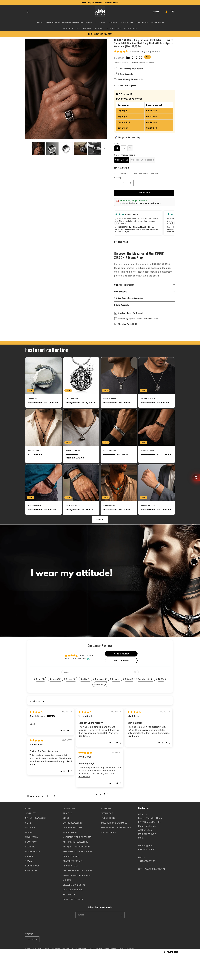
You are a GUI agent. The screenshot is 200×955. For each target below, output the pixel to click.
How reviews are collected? (41, 796)
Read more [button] (84, 736)
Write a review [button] (121, 653)
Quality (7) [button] (85, 679)
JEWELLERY (30, 813)
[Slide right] (104, 149)
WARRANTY (106, 808)
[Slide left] (28, 149)
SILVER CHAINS (70, 832)
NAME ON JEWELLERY (35, 818)
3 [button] (100, 794)
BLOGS (66, 818)
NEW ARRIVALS (32, 866)
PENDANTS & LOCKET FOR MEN (77, 851)
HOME (28, 808)
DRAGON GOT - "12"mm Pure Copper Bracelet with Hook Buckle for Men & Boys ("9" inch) (35, 398)
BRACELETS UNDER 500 (74, 885)
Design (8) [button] (71, 679)
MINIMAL (29, 832)
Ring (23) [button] (40, 679)
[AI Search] (196, 477)
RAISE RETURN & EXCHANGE (114, 823)
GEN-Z (28, 823)
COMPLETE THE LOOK (73, 899)
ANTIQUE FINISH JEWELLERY (76, 847)
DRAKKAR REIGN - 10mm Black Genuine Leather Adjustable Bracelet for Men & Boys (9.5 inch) (111, 450)
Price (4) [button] (129, 679)
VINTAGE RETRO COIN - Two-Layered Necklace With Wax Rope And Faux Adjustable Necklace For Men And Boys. (111, 505)
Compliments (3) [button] (145, 679)
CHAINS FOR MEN (71, 856)
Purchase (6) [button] (101, 679)
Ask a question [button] (121, 660)
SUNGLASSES (31, 837)
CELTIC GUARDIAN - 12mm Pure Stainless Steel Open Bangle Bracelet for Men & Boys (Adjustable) (73, 505)
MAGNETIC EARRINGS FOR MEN (78, 837)
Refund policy (67, 948)
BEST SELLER (31, 870)
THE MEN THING (38, 949)
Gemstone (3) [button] (100, 684)
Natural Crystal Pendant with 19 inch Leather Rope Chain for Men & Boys (73, 450)
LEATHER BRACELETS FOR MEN (77, 870)
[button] (28, 12)
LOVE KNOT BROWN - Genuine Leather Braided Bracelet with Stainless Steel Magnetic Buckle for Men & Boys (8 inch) (148, 450)
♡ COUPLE (30, 827)
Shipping (131, 62)
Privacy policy (81, 948)
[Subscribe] (121, 915)
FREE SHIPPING (108, 818)
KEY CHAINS (31, 842)
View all (100, 519)
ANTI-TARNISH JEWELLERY (75, 842)
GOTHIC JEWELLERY (72, 823)
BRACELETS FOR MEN (73, 861)
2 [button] (96, 794)
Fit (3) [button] (161, 679)
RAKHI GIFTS (69, 894)
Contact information (126, 948)
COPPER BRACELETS (72, 827)
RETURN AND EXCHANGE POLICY (116, 827)
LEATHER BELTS (32, 851)
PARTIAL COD (107, 813)
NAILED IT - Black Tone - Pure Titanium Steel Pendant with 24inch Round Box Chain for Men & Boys (35, 450)
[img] (36, 712)
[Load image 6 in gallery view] (94, 148)
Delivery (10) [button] (55, 679)
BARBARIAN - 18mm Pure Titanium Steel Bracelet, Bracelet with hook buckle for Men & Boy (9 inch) (148, 505)
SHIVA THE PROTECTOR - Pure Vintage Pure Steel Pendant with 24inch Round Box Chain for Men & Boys (73, 398)
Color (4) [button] (116, 679)
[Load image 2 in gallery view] (52, 148)
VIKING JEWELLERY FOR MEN (76, 875)
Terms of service (95, 948)
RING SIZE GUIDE (108, 832)
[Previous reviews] (116, 223)
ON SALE (29, 856)
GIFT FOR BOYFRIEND (73, 890)
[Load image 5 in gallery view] (80, 148)
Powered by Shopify (52, 949)
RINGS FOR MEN (70, 866)
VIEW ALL (29, 861)
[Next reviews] (172, 223)
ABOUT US (67, 813)
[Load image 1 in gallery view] (38, 148)
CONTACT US (69, 808)
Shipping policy (110, 948)
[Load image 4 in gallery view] (66, 148)
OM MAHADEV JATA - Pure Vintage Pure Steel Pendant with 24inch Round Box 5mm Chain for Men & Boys (148, 398)
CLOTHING (30, 847)
